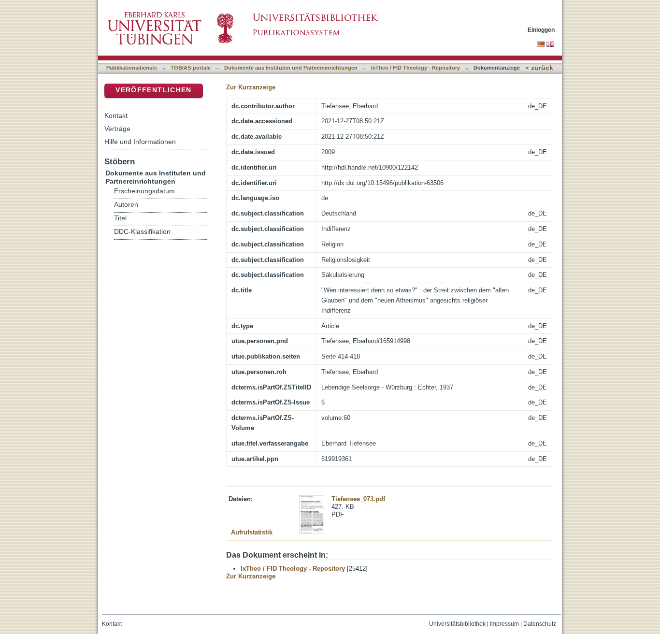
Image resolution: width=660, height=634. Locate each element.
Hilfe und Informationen (140, 141)
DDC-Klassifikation (142, 231)
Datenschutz (539, 623)
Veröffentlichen (153, 90)
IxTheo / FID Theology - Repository (415, 68)
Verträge (117, 128)
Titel (120, 218)
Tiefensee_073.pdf (358, 499)
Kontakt (116, 115)
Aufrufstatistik (252, 532)
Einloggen (541, 30)
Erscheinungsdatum (144, 191)
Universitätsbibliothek (457, 623)
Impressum (504, 623)
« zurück (539, 68)
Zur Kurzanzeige (250, 87)
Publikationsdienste (131, 68)
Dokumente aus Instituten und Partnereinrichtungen (291, 68)
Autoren (126, 204)
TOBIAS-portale (191, 68)
